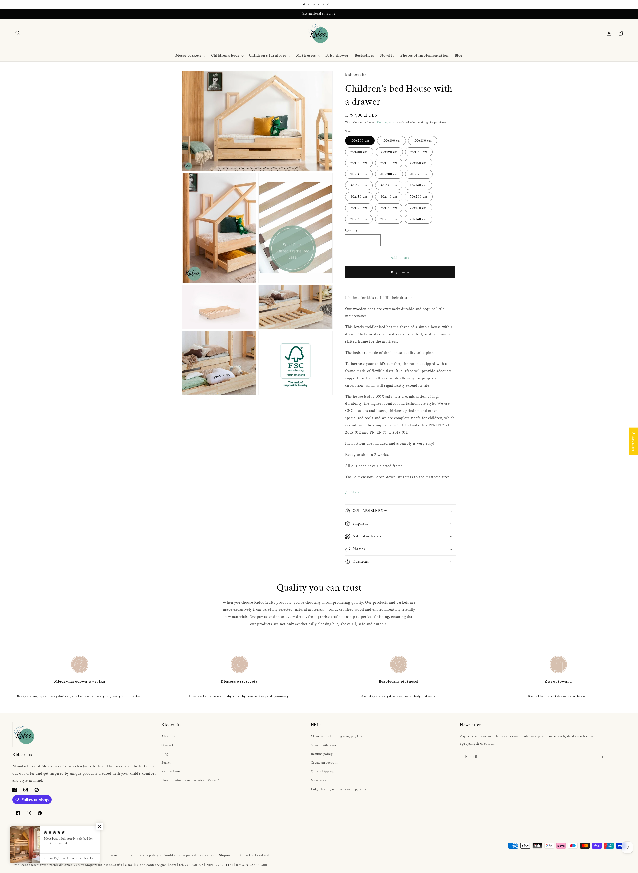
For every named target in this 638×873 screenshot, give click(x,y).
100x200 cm (359, 140)
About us (168, 736)
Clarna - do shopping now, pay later (337, 736)
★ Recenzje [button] (633, 441)
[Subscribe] (601, 757)
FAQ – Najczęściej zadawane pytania (338, 789)
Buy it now (400, 272)
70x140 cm (418, 219)
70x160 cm (358, 219)
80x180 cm (358, 185)
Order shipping (322, 771)
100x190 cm (391, 140)
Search (166, 762)
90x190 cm (389, 152)
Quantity (351, 230)
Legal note (263, 855)
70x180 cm (388, 208)
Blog (164, 754)
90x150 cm (418, 163)
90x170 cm (358, 163)
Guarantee (318, 780)
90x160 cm (388, 163)
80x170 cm (388, 185)
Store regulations (323, 745)
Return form (170, 771)
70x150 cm (388, 219)
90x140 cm (358, 174)
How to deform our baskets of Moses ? (190, 780)
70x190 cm (358, 208)
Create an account (324, 762)
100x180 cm (422, 140)
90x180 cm (418, 152)
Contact (167, 745)
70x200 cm (418, 196)
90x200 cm (359, 152)
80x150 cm (358, 196)
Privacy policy (147, 855)
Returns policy (321, 754)
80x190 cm (418, 174)
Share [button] (355, 492)
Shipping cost (386, 122)
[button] (17, 33)
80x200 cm (389, 174)
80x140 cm (388, 196)
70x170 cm (418, 208)
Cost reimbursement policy (111, 855)
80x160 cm (418, 185)
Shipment (226, 855)
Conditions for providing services (188, 855)
